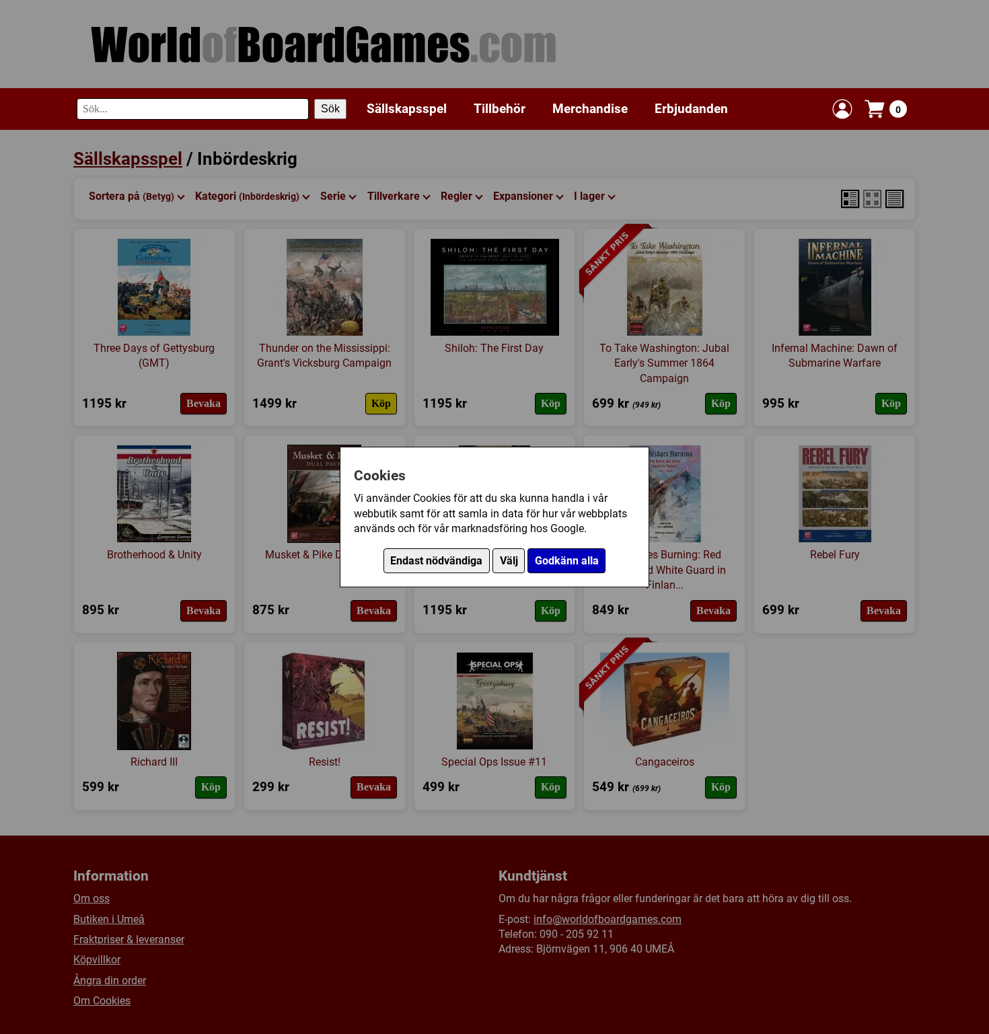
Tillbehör (499, 108)
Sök (330, 108)
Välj (509, 560)
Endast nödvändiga (436, 560)
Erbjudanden (691, 108)
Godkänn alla (567, 560)
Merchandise (590, 108)
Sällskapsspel (407, 108)
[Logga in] (842, 109)
